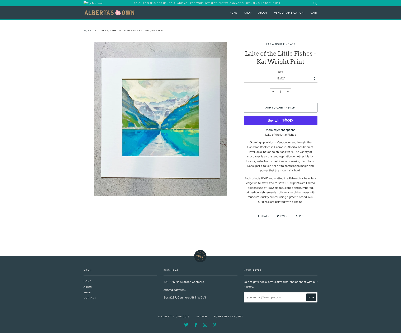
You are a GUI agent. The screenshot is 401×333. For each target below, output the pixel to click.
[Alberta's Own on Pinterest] (214, 325)
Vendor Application (289, 12)
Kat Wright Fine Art (280, 44)
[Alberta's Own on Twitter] (186, 325)
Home (233, 12)
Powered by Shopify (228, 316)
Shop (247, 12)
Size (280, 72)
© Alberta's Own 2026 (173, 316)
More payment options (280, 130)
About (262, 12)
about (88, 286)
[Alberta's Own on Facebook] (196, 325)
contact (90, 297)
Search (201, 316)
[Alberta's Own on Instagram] (205, 325)
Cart (314, 12)
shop (87, 292)
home (87, 281)
